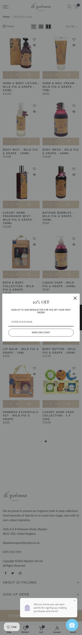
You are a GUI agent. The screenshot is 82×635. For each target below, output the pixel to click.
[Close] (75, 298)
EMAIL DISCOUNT (41, 332)
